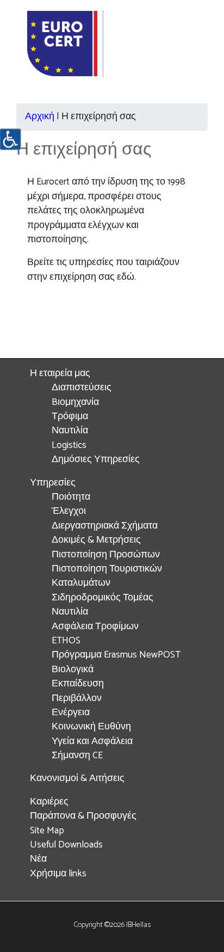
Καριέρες (49, 802)
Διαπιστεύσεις (81, 388)
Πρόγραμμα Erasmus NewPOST (116, 655)
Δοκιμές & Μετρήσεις (96, 540)
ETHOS (66, 641)
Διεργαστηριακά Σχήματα (105, 526)
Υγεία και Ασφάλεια (92, 742)
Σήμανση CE (77, 756)
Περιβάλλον (77, 699)
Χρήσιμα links (58, 874)
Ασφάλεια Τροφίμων (95, 627)
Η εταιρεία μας (60, 374)
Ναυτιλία (70, 431)
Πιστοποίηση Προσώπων (106, 555)
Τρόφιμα (70, 417)
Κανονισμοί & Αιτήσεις (77, 779)
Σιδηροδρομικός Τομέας (102, 598)
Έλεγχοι (69, 511)
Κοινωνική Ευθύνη (91, 727)
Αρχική (39, 117)
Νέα (38, 859)
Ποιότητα (71, 497)
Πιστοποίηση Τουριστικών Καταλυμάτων (107, 576)
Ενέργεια (71, 713)
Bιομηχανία (75, 402)
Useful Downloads (66, 845)
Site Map (47, 831)
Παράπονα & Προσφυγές (83, 816)
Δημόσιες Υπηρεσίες (96, 460)
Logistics (69, 445)
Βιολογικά (73, 670)
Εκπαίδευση (78, 684)
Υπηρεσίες (53, 483)
